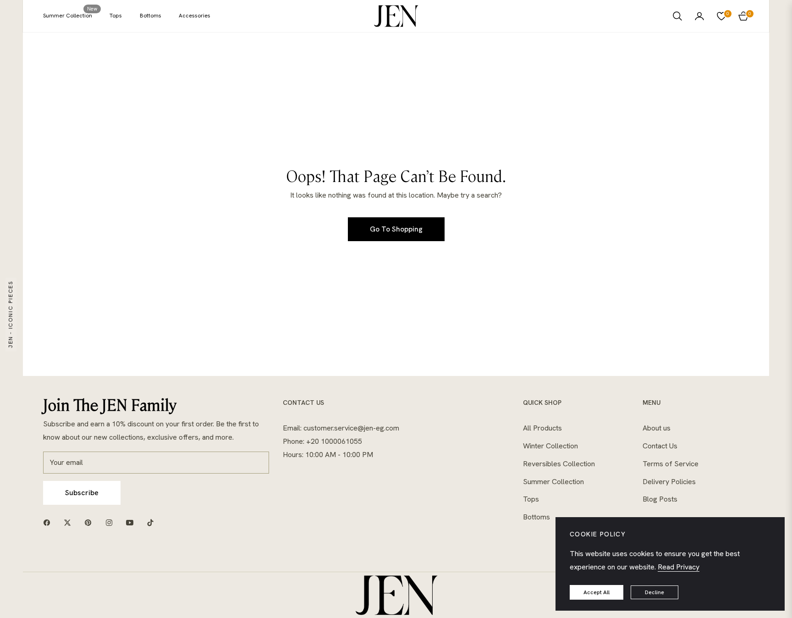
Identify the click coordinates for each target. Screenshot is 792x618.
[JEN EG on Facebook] (49, 522)
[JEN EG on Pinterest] (90, 522)
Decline (654, 592)
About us (657, 428)
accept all (596, 592)
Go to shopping (396, 229)
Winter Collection (550, 446)
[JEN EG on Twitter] (70, 522)
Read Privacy (678, 567)
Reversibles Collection (559, 464)
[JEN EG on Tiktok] (153, 522)
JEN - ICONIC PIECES (10, 314)
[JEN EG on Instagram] (111, 522)
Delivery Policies (669, 481)
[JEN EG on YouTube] (132, 522)
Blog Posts (660, 499)
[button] (677, 16)
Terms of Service (670, 464)
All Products (542, 428)
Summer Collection (553, 481)
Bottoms (536, 517)
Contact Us (660, 446)
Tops (531, 499)
